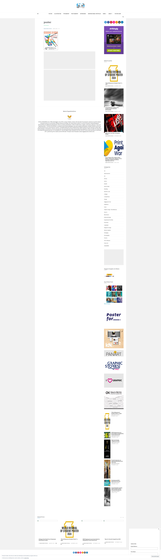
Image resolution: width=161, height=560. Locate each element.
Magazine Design (107, 227)
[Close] (159, 529)
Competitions (107, 196)
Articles (105, 178)
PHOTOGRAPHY (74, 13)
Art (104, 176)
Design (105, 199)
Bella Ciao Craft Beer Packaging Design (112, 133)
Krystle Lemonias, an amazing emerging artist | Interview (117, 461)
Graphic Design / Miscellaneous (110, 209)
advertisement (107, 173)
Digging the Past (107, 201)
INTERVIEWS (83, 13)
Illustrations (106, 214)
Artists (105, 181)
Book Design (106, 186)
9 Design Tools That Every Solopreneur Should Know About (47, 540)
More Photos (107, 303)
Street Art (106, 243)
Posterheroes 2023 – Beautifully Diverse (115, 481)
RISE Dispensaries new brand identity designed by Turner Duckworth (117, 433)
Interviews (106, 222)
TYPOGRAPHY (66, 13)
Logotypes (106, 225)
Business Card (107, 191)
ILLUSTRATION (57, 13)
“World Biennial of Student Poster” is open (113, 83)
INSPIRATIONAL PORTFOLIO (94, 13)
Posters (105, 238)
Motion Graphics (107, 230)
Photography (106, 235)
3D (104, 171)
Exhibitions (106, 204)
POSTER (50, 13)
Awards (105, 183)
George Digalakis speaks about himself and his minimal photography (112, 108)
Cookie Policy (26, 557)
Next (123, 517)
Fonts (105, 207)
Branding (106, 189)
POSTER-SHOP (118, 13)
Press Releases (107, 240)
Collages (106, 194)
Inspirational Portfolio (108, 219)
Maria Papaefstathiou (48, 28)
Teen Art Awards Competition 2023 (115, 440)
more (104, 13)
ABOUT (110, 13)
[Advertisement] (69, 60)
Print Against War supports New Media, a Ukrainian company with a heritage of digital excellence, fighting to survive (113, 159)
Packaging (106, 232)
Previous (121, 517)
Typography (106, 245)
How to (105, 212)
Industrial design (107, 217)
